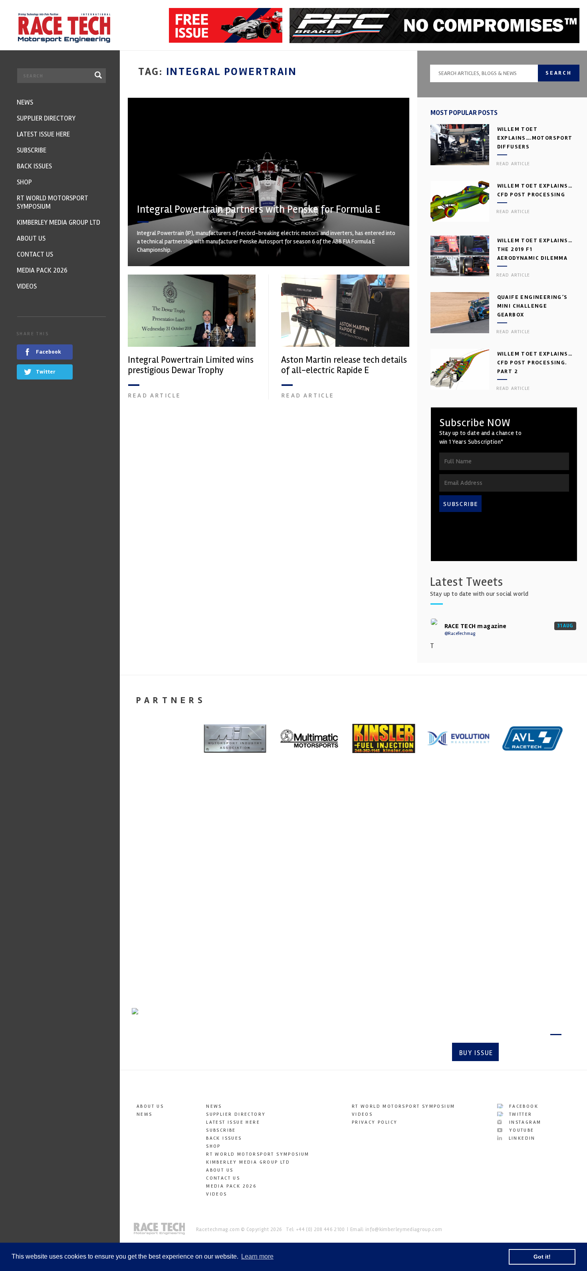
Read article (154, 395)
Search (558, 72)
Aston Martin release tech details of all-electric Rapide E (344, 365)
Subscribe (533, 1053)
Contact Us (223, 1178)
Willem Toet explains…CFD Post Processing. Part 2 (534, 362)
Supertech (500, 886)
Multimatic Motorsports (271, 892)
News (145, 1114)
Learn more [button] (257, 1256)
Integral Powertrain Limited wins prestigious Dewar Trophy (191, 365)
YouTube (520, 1130)
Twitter (519, 1114)
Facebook (522, 1106)
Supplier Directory (236, 1114)
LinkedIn (520, 1138)
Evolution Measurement (157, 892)
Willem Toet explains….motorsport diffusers (535, 138)
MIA (370, 886)
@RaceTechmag (459, 633)
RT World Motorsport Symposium (257, 1154)
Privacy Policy (375, 1122)
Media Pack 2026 (231, 1186)
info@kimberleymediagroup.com (403, 1229)
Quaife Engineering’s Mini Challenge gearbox (532, 306)
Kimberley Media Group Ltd (248, 1162)
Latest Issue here (233, 1122)
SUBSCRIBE (460, 504)
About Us (150, 1106)
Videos (216, 1194)
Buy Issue (476, 1053)
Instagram (524, 1122)
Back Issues (224, 1138)
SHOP (213, 1146)
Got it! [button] (542, 1256)
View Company (153, 966)
